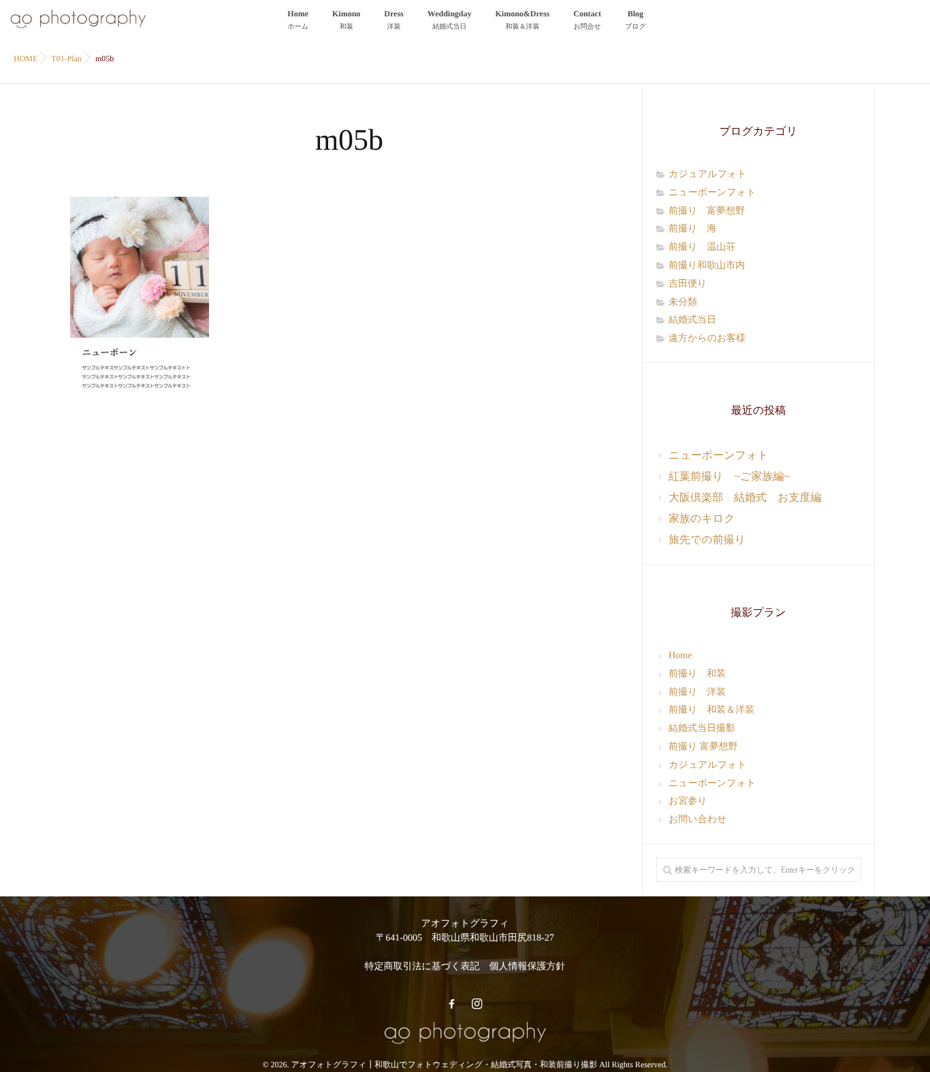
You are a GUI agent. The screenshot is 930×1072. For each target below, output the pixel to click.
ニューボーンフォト (712, 193)
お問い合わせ (697, 820)
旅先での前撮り (707, 540)
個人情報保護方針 (527, 967)
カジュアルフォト (708, 174)
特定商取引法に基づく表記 (422, 967)
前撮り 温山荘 (702, 247)
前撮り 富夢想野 (707, 211)
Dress (393, 20)
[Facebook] (451, 1004)
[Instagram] (476, 1004)
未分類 (683, 302)
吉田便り (688, 284)
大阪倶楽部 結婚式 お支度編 (745, 498)
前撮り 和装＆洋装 (711, 710)
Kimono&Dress (523, 20)
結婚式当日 (692, 320)
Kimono (346, 20)
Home (297, 20)
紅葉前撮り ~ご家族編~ (729, 477)
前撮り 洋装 (697, 692)
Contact (587, 20)
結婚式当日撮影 (702, 729)
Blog (635, 20)
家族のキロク (702, 519)
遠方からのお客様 (707, 339)
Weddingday (450, 20)
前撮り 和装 (697, 674)
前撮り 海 (692, 229)
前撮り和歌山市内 (707, 266)
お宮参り (688, 801)
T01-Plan (66, 58)
